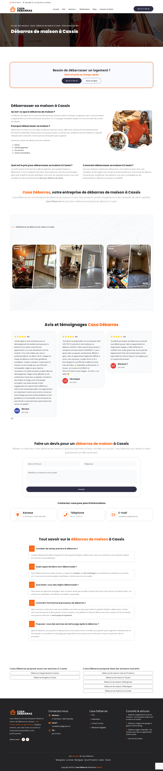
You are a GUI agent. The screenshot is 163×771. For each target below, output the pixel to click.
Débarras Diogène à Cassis (45, 677)
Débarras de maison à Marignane (118, 682)
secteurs (75, 756)
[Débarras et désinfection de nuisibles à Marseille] (21, 712)
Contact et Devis (106, 9)
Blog (94, 9)
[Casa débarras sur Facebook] (23, 739)
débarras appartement (24, 724)
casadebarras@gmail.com (128, 516)
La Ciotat (69, 760)
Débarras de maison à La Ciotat (118, 691)
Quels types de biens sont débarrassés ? (56, 566)
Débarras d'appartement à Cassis (45, 673)
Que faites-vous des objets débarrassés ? (57, 584)
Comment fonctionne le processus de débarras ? (61, 602)
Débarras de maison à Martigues (118, 686)
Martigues (79, 760)
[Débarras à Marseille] (21, 9)
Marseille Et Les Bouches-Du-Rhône (38, 2)
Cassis (101, 760)
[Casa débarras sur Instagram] (27, 739)
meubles (76, 573)
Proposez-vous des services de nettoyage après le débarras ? (67, 624)
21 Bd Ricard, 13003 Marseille (62, 719)
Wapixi (99, 767)
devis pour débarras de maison (51, 178)
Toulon (108, 760)
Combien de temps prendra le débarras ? (57, 548)
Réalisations (85, 9)
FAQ (63, 9)
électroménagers (90, 573)
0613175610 (16, 2)
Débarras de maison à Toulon (118, 677)
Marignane (60, 760)
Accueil (56, 9)
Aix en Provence (91, 760)
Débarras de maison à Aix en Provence (118, 673)
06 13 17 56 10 (76, 516)
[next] (11, 418)
